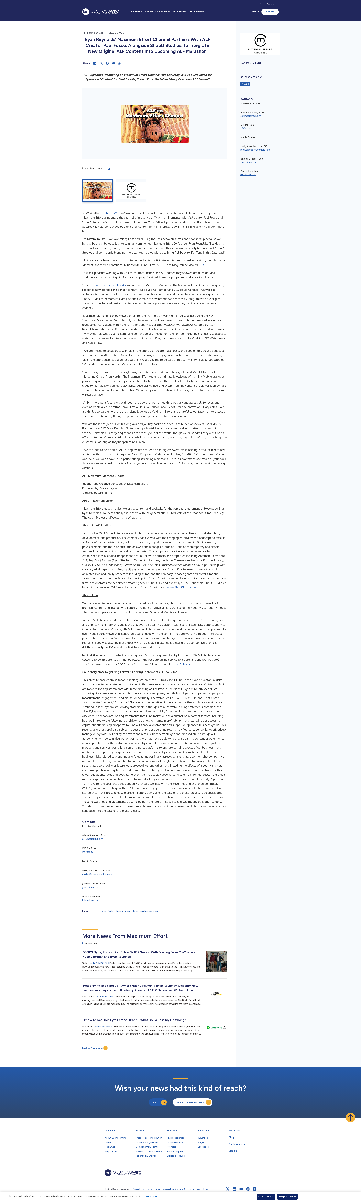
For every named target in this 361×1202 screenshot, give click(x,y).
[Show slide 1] (97, 190)
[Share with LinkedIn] (95, 63)
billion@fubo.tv (90, 900)
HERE (201, 265)
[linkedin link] (234, 1189)
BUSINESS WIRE (110, 213)
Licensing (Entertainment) (146, 911)
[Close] (353, 1197)
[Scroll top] (350, 1117)
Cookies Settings (265, 1197)
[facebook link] (248, 1189)
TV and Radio (107, 911)
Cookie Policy (151, 1196)
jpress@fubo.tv (90, 887)
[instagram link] (254, 1189)
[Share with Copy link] (119, 63)
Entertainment (123, 911)
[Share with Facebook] (107, 63)
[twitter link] (227, 1189)
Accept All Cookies (287, 1197)
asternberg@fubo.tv (92, 839)
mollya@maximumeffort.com (97, 874)
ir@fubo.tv (87, 851)
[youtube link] (241, 1189)
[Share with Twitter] (101, 63)
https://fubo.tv (180, 664)
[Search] (261, 4)
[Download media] (109, 168)
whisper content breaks (111, 285)
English (245, 84)
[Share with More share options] (126, 63)
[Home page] (100, 11)
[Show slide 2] (131, 190)
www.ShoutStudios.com (182, 587)
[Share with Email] (113, 63)
